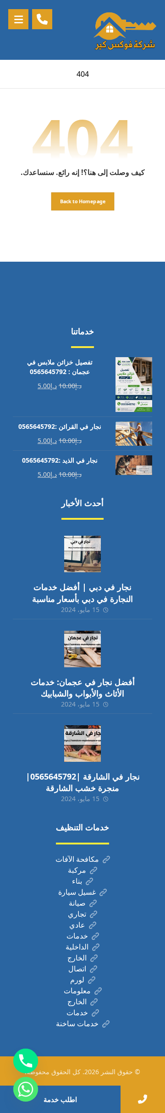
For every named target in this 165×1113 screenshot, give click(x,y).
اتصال (77, 969)
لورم (77, 980)
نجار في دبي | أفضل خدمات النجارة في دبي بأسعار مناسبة (82, 592)
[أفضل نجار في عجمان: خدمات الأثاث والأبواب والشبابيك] (82, 649)
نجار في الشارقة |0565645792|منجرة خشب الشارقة (83, 782)
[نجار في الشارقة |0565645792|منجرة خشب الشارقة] (82, 743)
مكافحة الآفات (77, 859)
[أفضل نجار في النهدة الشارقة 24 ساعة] (125, 30)
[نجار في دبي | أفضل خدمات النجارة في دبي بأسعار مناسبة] (82, 554)
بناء (77, 881)
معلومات (77, 991)
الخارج (77, 958)
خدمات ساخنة (77, 1023)
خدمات (77, 936)
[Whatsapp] (25, 1089)
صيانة (77, 903)
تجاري (77, 914)
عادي (77, 925)
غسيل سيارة (77, 892)
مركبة (77, 870)
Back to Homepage (82, 200)
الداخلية (77, 947)
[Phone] (25, 1061)
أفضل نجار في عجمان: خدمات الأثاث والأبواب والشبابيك (83, 687)
